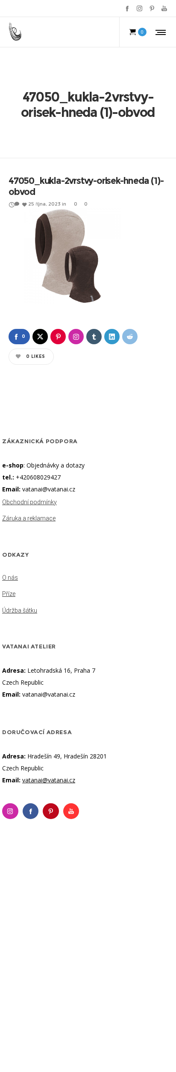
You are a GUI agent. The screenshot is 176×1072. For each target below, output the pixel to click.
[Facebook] (127, 8)
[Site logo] (15, 32)
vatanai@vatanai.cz (48, 489)
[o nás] (88, 578)
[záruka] (88, 516)
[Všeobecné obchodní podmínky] (88, 502)
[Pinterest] (152, 8)
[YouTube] (164, 8)
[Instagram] (139, 8)
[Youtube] (71, 811)
